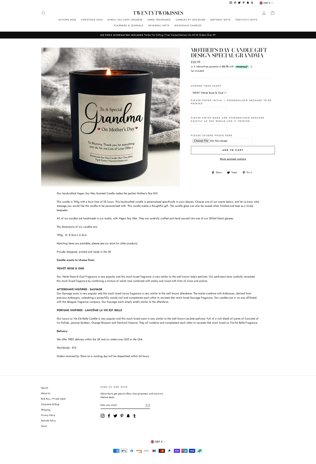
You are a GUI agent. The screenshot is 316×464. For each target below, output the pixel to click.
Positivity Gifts (246, 19)
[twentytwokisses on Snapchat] (128, 416)
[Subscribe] (148, 405)
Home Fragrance (159, 19)
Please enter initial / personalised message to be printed (231, 102)
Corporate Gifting (50, 404)
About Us (45, 393)
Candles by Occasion (191, 19)
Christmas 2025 (92, 19)
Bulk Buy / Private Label (53, 398)
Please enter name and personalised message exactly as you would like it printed (227, 119)
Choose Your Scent (206, 85)
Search (44, 387)
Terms (44, 426)
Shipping (45, 409)
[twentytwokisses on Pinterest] (122, 416)
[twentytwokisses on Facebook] (109, 416)
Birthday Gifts (221, 19)
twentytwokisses (158, 13)
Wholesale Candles (188, 25)
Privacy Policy (48, 415)
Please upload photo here (212, 135)
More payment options (233, 159)
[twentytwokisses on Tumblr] (135, 416)
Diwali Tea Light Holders (125, 19)
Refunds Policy (48, 420)
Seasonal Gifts (159, 25)
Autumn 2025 (67, 19)
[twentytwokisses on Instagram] (103, 416)
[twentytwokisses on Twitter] (115, 416)
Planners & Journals (128, 25)
